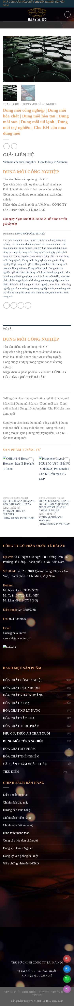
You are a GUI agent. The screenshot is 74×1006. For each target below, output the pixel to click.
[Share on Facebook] (6, 305)
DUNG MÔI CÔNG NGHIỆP (39, 104)
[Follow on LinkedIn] (47, 25)
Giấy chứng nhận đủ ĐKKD (21, 863)
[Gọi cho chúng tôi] (42, 25)
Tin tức (37, 995)
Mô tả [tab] (7, 329)
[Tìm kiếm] (67, 14)
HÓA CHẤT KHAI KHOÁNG (23, 695)
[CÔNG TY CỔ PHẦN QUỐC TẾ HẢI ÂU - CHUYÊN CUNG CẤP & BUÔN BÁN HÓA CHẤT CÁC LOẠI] (37, 14)
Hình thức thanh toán (16, 833)
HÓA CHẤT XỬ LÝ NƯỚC (21, 710)
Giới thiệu (29, 992)
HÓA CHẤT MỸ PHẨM (19, 748)
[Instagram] (31, 25)
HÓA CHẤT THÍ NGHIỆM (21, 756)
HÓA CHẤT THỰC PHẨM (21, 726)
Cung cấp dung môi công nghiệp (32, 256)
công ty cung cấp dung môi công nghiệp (24, 252)
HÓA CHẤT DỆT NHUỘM (21, 687)
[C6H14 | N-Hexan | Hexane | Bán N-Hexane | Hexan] (19, 475)
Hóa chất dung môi (30, 272)
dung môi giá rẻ (25, 264)
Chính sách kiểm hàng (17, 817)
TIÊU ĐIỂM (11, 771)
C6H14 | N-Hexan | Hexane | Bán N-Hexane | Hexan (19, 503)
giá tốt (15, 272)
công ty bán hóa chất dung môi (50, 248)
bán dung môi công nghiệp (22, 240)
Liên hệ (44, 992)
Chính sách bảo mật (15, 802)
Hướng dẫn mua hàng (16, 810)
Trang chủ (11, 104)
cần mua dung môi (51, 244)
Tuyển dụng (60, 992)
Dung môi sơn (19, 268)
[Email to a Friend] (21, 305)
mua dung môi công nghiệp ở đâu (36, 288)
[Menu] (5, 14)
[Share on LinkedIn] (28, 305)
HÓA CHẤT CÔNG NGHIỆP (22, 680)
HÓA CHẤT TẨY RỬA (19, 718)
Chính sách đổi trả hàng (18, 825)
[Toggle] (69, 771)
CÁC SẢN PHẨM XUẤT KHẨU (25, 764)
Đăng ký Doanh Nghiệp (18, 848)
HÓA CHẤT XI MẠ (16, 703)
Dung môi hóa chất (45, 264)
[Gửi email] (36, 25)
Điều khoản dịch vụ (15, 794)
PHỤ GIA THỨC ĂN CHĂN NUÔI (26, 733)
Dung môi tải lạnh (38, 268)
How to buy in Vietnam (52, 162)
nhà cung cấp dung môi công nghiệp (29, 292)
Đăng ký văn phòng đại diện (20, 856)
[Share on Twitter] (13, 305)
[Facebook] (26, 25)
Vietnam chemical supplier (19, 162)
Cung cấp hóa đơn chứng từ (20, 840)
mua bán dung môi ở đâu (46, 276)
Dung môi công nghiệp (34, 260)
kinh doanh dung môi (52, 272)
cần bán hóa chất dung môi (26, 244)
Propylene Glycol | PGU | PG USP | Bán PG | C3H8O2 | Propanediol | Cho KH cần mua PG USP (54, 506)
